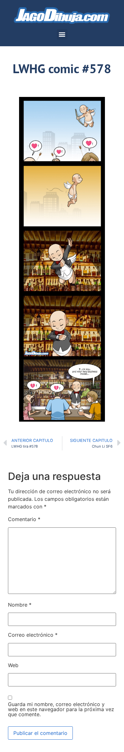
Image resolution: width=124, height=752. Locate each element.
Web (13, 665)
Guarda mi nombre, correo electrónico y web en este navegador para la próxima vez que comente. (61, 709)
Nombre (19, 604)
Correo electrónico (33, 634)
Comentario (24, 519)
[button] (62, 34)
